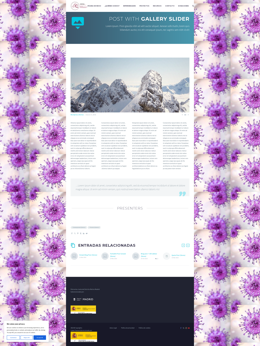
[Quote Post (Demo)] (167, 256)
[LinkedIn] (83, 233)
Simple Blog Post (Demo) (88, 255)
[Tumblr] (81, 233)
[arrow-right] (187, 85)
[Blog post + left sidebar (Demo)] (136, 256)
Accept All (40, 337)
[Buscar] (193, 6)
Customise (13, 337)
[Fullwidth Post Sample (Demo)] (105, 256)
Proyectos (144, 6)
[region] (26, 331)
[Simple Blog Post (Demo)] (75, 256)
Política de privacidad (127, 328)
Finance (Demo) (94, 227)
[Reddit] (86, 233)
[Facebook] (72, 233)
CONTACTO (169, 6)
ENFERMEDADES (129, 6)
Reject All (26, 337)
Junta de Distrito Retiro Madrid (89, 289)
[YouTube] (189, 328)
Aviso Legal (113, 328)
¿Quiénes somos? (112, 6)
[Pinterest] (78, 233)
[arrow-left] (73, 85)
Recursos (157, 6)
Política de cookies (144, 328)
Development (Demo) (79, 227)
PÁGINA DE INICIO (94, 6)
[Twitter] (75, 233)
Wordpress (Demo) (77, 115)
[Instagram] (186, 328)
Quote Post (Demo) (178, 255)
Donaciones (183, 6)
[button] (183, 245)
